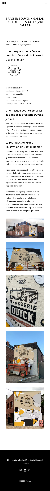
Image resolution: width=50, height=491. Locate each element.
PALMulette (25, 463)
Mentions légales (18, 460)
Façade (15, 41)
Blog (8, 460)
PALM (8, 41)
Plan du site (30, 460)
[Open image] (25, 228)
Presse (39, 460)
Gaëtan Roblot (17, 94)
